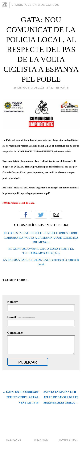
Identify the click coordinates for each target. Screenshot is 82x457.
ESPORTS (62, 87)
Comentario (15, 332)
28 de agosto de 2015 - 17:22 (34, 87)
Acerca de (13, 439)
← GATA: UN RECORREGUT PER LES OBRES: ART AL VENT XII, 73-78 (20, 397)
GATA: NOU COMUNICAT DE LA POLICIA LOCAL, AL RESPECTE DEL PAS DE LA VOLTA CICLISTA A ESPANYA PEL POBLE (41, 49)
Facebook (26, 215)
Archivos (41, 439)
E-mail (21, 317)
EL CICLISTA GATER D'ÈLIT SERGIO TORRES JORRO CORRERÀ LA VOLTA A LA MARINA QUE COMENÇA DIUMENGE (41, 237)
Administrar (68, 439)
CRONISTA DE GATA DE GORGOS (35, 4)
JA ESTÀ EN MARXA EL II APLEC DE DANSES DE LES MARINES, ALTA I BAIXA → (60, 397)
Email (56, 215)
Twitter (41, 215)
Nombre (12, 301)
